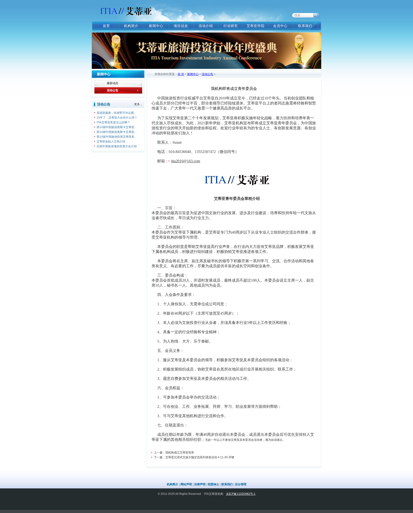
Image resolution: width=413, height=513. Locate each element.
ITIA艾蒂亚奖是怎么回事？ (113, 122)
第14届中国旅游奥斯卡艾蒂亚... (116, 127)
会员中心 (280, 26)
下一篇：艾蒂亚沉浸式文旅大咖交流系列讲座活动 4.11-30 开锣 (194, 457)
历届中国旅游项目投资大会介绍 (117, 146)
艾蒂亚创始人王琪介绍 (111, 141)
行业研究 (230, 26)
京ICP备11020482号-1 (240, 494)
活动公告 (112, 90)
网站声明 (186, 484)
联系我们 (305, 26)
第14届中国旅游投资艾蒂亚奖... (116, 136)
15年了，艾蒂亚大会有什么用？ (117, 117)
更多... (138, 104)
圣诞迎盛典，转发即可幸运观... (116, 113)
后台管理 (240, 484)
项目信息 (181, 26)
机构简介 (131, 26)
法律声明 (200, 484)
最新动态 (112, 83)
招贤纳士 (213, 484)
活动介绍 (206, 26)
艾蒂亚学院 (256, 26)
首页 (106, 26)
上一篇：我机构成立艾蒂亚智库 (174, 452)
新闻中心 (156, 26)
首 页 (181, 74)
